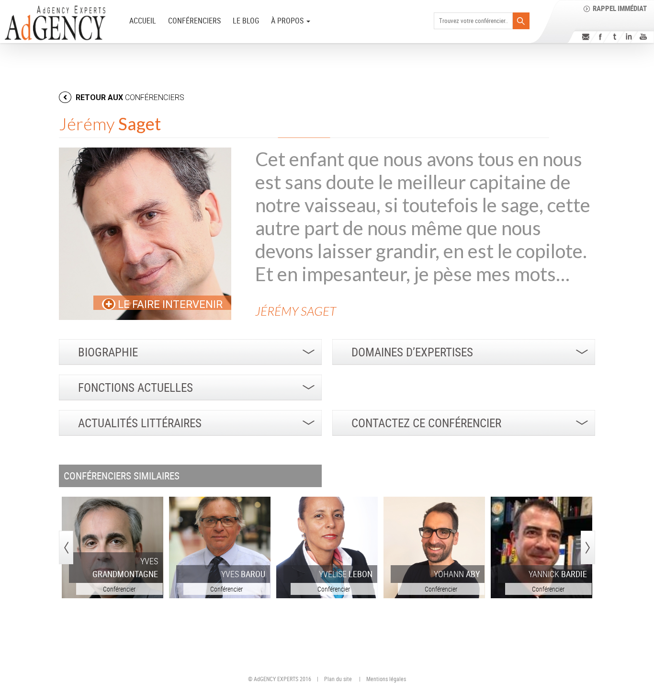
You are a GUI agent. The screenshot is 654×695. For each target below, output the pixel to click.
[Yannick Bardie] (541, 547)
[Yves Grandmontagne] (112, 547)
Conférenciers (194, 20)
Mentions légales (386, 679)
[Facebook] (600, 36)
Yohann (457, 574)
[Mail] (585, 36)
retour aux (129, 97)
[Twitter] (614, 36)
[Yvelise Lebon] (327, 547)
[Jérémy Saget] (145, 234)
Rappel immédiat (620, 8)
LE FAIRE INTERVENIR (169, 304)
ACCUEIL (142, 20)
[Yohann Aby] (434, 547)
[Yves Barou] (220, 547)
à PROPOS (288, 20)
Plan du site (338, 679)
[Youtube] (643, 36)
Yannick (558, 574)
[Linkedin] (628, 36)
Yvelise (345, 574)
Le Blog (246, 20)
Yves (125, 567)
